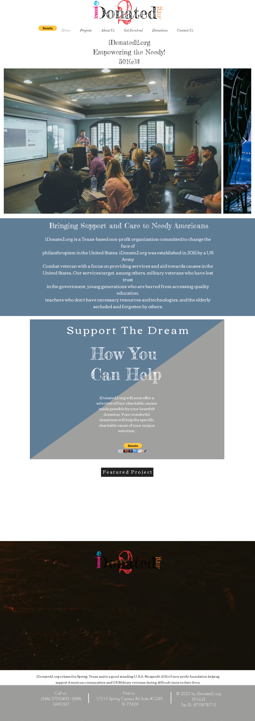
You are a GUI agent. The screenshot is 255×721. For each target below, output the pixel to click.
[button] (47, 28)
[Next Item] (244, 141)
